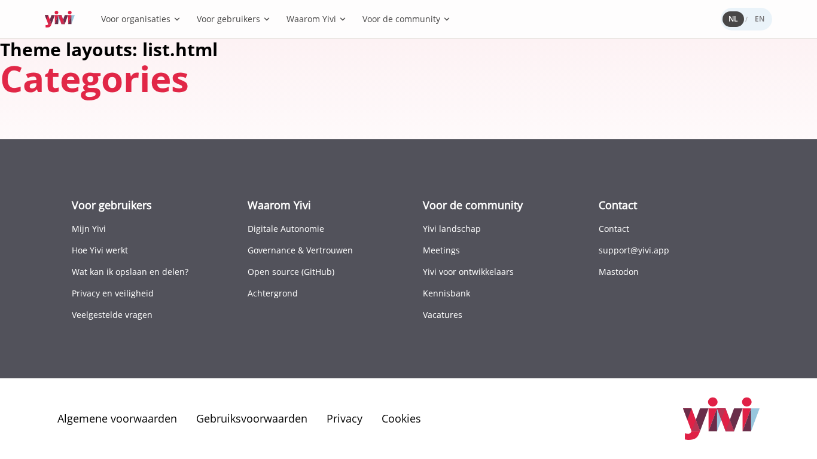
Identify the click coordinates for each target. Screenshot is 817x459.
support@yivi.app (634, 250)
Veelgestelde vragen (112, 314)
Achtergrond (273, 293)
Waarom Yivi (311, 19)
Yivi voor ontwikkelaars (468, 271)
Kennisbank (446, 293)
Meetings (441, 250)
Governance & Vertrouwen (300, 250)
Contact (614, 228)
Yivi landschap (452, 228)
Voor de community (401, 19)
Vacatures (442, 314)
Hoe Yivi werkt (100, 250)
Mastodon (619, 271)
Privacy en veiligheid (113, 293)
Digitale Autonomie (286, 228)
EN (759, 19)
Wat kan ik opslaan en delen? (130, 271)
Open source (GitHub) (291, 271)
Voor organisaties (135, 19)
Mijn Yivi (89, 228)
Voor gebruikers (228, 19)
